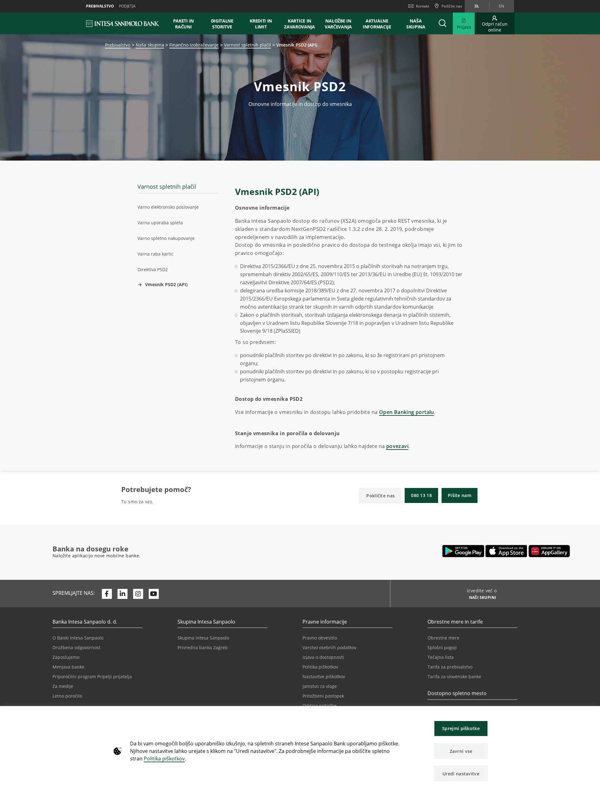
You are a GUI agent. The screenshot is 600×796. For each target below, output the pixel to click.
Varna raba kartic (155, 254)
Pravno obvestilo (319, 638)
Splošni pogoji (442, 647)
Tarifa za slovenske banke (454, 676)
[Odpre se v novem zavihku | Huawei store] (549, 551)
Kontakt (422, 6)
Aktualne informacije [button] (377, 24)
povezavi (397, 446)
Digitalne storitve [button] (222, 24)
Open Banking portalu (406, 412)
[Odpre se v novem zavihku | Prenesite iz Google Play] (463, 551)
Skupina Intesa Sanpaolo (203, 638)
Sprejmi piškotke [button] (461, 728)
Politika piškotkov (164, 758)
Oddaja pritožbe (319, 706)
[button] (592, 714)
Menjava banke (68, 667)
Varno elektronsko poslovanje (168, 207)
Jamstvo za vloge (319, 686)
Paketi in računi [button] (183, 24)
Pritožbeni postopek (323, 696)
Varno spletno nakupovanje (166, 238)
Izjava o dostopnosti (323, 657)
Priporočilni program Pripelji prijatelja (92, 676)
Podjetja (127, 6)
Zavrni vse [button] (461, 751)
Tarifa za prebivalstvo (450, 667)
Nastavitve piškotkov (323, 676)
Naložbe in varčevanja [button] (338, 24)
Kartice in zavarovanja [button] (299, 24)
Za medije (62, 686)
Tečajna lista (441, 657)
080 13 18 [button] (421, 495)
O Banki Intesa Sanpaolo (77, 638)
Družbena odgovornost (76, 647)
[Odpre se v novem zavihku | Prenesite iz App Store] (506, 551)
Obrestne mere (443, 638)
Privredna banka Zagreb (203, 647)
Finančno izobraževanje (194, 45)
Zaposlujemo (65, 657)
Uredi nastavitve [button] (460, 774)
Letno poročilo (67, 696)
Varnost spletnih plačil (247, 45)
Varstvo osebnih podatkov (329, 647)
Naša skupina (150, 45)
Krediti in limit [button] (261, 24)
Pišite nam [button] (459, 495)
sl (477, 6)
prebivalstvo (100, 6)
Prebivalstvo (117, 45)
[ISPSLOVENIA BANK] (123, 23)
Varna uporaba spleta (160, 223)
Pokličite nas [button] (380, 496)
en (501, 6)
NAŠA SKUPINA (415, 24)
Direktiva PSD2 (153, 269)
